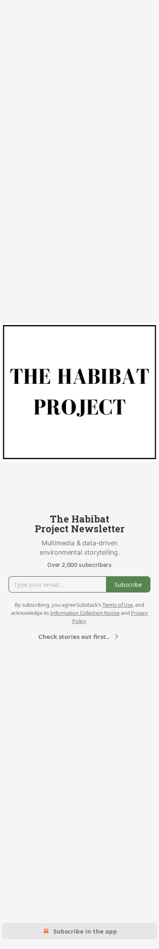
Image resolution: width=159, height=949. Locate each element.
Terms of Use (117, 604)
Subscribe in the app (85, 931)
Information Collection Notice (84, 613)
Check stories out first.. (73, 636)
